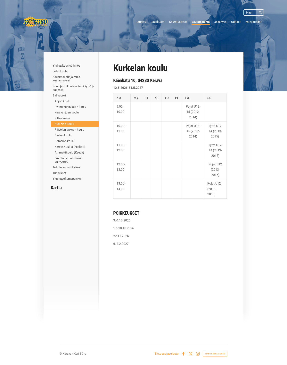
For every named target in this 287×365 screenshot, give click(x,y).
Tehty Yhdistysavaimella (215, 354)
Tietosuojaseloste (166, 353)
